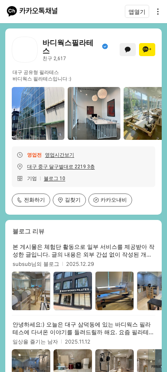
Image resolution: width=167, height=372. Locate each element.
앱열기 (137, 11)
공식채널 (105, 46)
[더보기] (156, 11)
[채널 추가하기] (147, 49)
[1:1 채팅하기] (128, 49)
